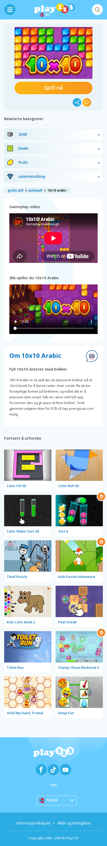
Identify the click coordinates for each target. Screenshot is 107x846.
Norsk (52, 799)
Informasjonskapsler (33, 823)
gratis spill (15, 190)
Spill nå (53, 87)
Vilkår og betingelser (74, 823)
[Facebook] (41, 769)
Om (53, 784)
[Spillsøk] (97, 9)
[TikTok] (53, 769)
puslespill (35, 190)
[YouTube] (65, 769)
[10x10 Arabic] (53, 53)
